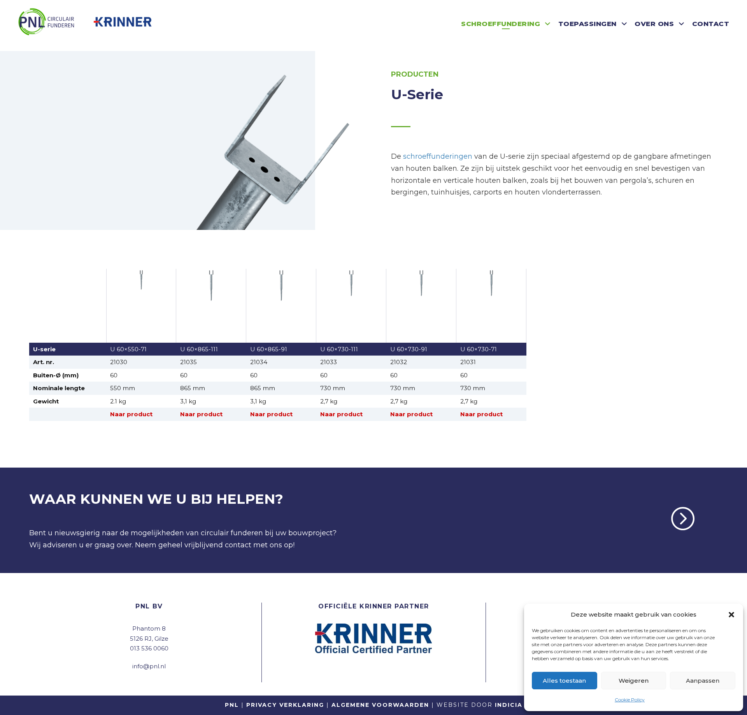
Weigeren (634, 680)
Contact (710, 24)
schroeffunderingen (437, 156)
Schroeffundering (500, 24)
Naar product (131, 414)
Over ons (654, 24)
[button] (731, 615)
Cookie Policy (630, 700)
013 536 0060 (149, 648)
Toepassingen (587, 24)
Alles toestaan (564, 680)
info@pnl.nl (149, 666)
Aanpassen (702, 680)
